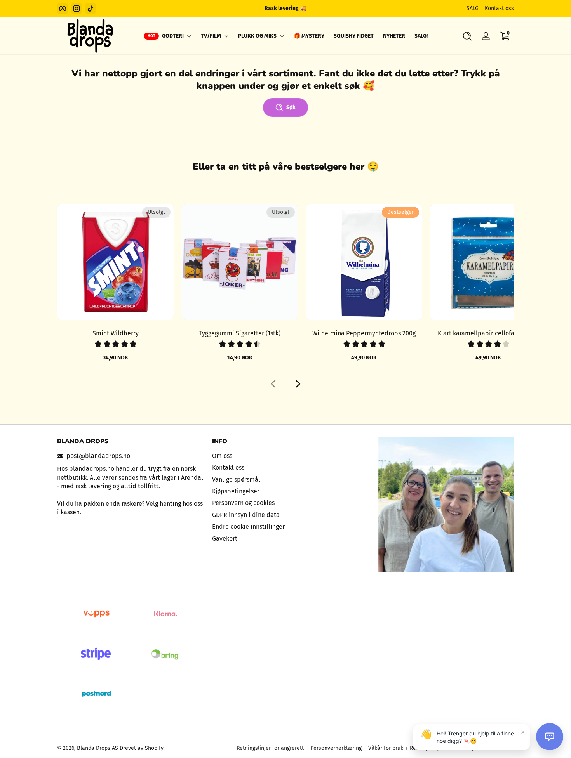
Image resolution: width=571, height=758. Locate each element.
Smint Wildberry (115, 333)
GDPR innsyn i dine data (246, 515)
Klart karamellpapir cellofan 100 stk (488, 333)
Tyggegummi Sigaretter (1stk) (239, 333)
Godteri (173, 36)
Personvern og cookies (243, 502)
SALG (473, 8)
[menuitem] (285, 456)
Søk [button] (291, 107)
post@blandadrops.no (98, 456)
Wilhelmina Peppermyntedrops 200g (364, 333)
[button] (467, 36)
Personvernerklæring (336, 748)
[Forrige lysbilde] (273, 384)
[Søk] (467, 36)
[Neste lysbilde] (298, 384)
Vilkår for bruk (385, 748)
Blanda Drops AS (98, 748)
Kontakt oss (499, 8)
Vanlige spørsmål (236, 479)
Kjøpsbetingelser (235, 491)
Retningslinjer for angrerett (270, 748)
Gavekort (224, 538)
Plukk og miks (257, 36)
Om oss (222, 456)
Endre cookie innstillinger (248, 526)
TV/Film (211, 36)
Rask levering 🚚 (285, 8)
